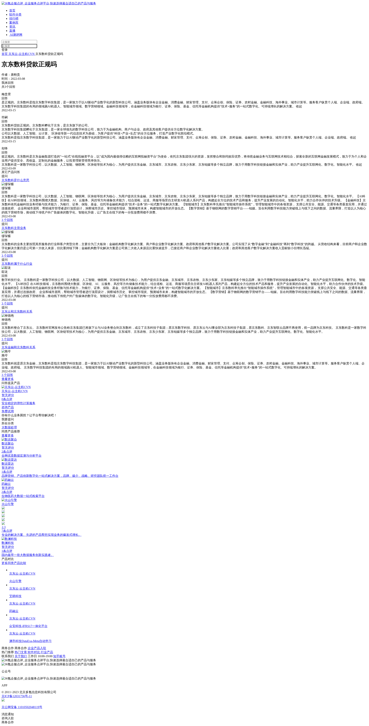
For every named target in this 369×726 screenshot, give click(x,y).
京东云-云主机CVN (21, 54)
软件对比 (34, 652)
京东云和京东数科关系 (17, 311)
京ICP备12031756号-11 (17, 696)
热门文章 (21, 652)
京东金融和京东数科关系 (18, 347)
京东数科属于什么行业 (17, 263)
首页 (12, 10)
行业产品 (47, 652)
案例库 (13, 22)
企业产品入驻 (37, 648)
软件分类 (15, 14)
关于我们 (21, 656)
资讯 (12, 26)
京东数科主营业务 (14, 228)
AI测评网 (15, 34)
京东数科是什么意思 (15, 180)
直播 (12, 30)
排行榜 (13, 18)
